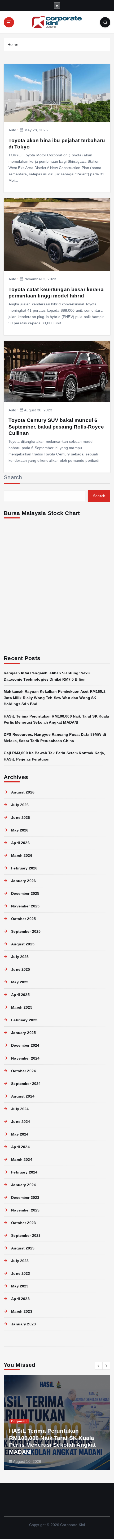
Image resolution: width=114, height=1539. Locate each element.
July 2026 (20, 805)
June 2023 (20, 1273)
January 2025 (23, 1033)
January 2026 (23, 881)
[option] (57, 1422)
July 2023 (20, 1261)
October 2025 (23, 919)
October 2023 (23, 1223)
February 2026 (24, 868)
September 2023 (26, 1235)
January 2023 (23, 1324)
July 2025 (20, 957)
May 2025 (19, 982)
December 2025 (25, 893)
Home (12, 44)
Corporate (19, 1421)
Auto (12, 130)
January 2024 (23, 1185)
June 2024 (20, 1121)
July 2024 (20, 1109)
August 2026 (22, 792)
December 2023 (25, 1197)
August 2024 (22, 1096)
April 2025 (20, 995)
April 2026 (20, 843)
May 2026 (19, 830)
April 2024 (20, 1147)
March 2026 (21, 855)
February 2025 (24, 1020)
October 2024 (23, 1071)
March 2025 (21, 1007)
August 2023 (22, 1248)
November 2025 (25, 906)
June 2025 (20, 969)
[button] (99, 1366)
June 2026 (20, 817)
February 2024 (24, 1172)
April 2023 (20, 1299)
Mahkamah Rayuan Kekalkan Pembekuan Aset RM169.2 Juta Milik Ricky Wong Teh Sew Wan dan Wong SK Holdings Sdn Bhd (55, 697)
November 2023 (25, 1210)
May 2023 (19, 1286)
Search (13, 477)
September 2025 (26, 931)
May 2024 (19, 1134)
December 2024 (25, 1045)
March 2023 (21, 1311)
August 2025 (22, 944)
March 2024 (21, 1159)
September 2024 (26, 1083)
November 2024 (25, 1058)
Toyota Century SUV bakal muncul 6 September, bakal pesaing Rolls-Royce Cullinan (56, 426)
